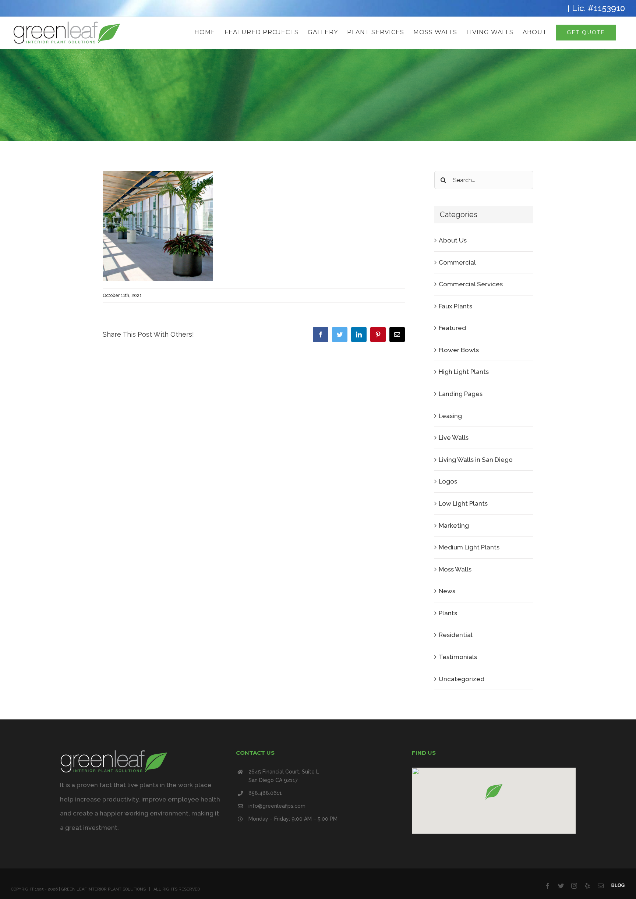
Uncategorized (461, 679)
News (447, 591)
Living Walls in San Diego (476, 459)
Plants (448, 613)
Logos (448, 481)
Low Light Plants (463, 503)
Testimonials (458, 657)
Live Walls (454, 437)
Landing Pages (461, 393)
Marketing (454, 525)
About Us (453, 240)
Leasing (450, 416)
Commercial (457, 262)
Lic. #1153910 (598, 8)
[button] (494, 792)
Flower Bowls (459, 350)
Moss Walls (455, 569)
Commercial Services (471, 284)
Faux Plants (455, 306)
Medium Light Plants (469, 547)
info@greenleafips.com (276, 806)
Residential (456, 634)
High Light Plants (464, 371)
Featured (452, 328)
